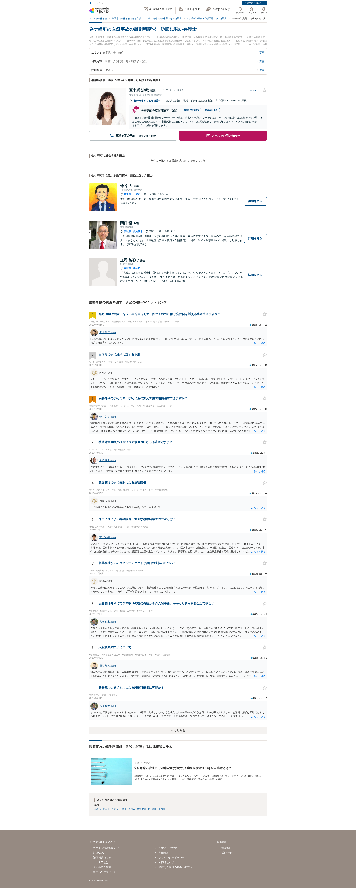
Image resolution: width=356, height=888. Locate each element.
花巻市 (97, 809)
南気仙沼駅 (155, 231)
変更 (262, 52)
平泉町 (162, 809)
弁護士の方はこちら (255, 2)
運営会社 (226, 848)
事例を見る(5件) (191, 110)
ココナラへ (97, 3)
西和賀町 (141, 809)
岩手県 (127, 194)
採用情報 (226, 852)
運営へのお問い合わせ (106, 871)
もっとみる (178, 730)
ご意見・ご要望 (168, 848)
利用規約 (164, 852)
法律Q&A (98, 852)
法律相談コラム (102, 857)
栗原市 (136, 268)
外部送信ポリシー (169, 862)
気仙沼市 (138, 231)
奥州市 (131, 809)
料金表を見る (211, 110)
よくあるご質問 (102, 867)
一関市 (136, 194)
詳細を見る (255, 201)
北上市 (106, 809)
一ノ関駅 (152, 194)
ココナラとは (101, 862)
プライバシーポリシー (171, 857)
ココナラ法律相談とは (106, 848)
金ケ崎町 (139, 100)
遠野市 (114, 809)
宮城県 (127, 231)
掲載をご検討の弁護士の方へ (175, 867)
